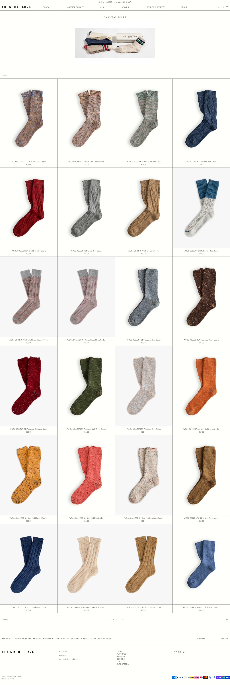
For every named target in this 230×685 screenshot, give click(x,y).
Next (226, 620)
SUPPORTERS (123, 664)
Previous (5, 620)
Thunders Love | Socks (14, 676)
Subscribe (224, 638)
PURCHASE (121, 654)
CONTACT (121, 662)
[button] (222, 7)
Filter (4, 76)
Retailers (62, 655)
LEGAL (119, 651)
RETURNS (121, 656)
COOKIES (121, 659)
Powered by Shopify (8, 679)
